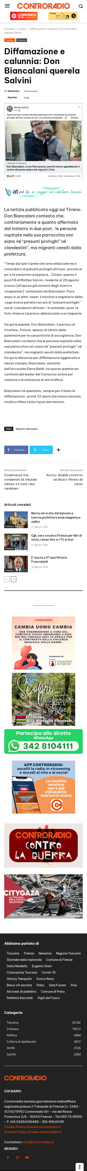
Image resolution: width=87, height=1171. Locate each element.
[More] (58, 450)
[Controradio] (43, 6)
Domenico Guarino (13, 94)
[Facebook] (8, 1157)
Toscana (9, 40)
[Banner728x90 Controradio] (43, 196)
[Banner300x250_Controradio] (43, 668)
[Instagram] (17, 1157)
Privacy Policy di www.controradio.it (32, 1132)
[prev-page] (7, 579)
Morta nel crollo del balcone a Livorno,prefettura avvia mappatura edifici (55, 517)
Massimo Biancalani (27, 428)
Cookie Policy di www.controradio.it (32, 1127)
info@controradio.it (38, 1142)
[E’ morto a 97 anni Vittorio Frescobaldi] (16, 564)
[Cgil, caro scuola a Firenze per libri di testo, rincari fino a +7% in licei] (16, 542)
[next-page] (13, 579)
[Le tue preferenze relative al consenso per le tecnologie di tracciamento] (80, 1167)
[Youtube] (27, 1157)
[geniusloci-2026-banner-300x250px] (43, 725)
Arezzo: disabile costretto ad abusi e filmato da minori (64, 479)
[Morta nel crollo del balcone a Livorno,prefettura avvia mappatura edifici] (16, 519)
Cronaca (22, 40)
